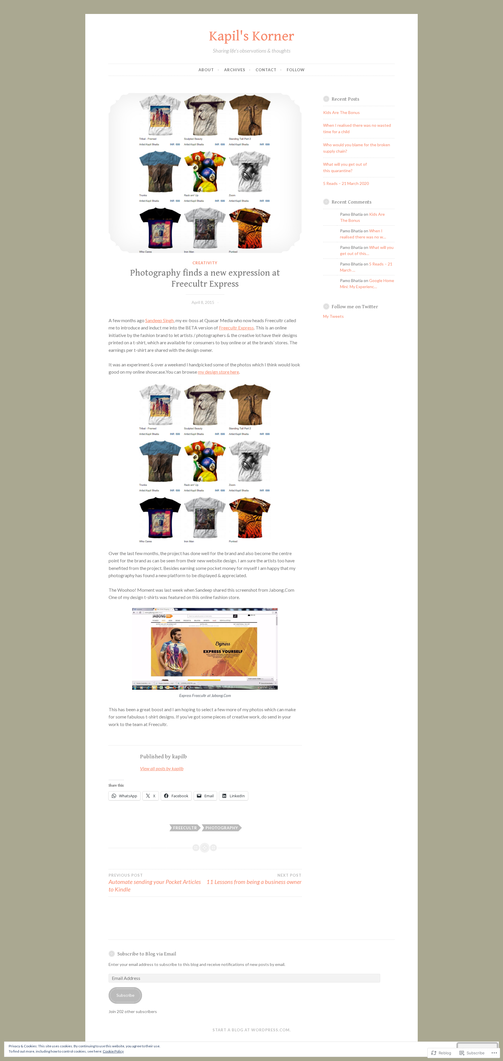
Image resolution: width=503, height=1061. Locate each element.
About (206, 69)
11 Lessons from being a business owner (253, 879)
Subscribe (125, 995)
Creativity (204, 263)
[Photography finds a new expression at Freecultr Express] (205, 173)
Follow (296, 69)
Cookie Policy (113, 1051)
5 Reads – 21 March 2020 (346, 183)
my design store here (218, 372)
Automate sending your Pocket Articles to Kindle (155, 883)
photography (222, 827)
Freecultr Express (236, 327)
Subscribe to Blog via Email (146, 954)
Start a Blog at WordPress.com (251, 1030)
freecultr (185, 827)
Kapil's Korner (251, 36)
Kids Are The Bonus (341, 112)
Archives (234, 69)
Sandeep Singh (159, 320)
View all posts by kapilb (161, 768)
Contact (266, 69)
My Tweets (333, 316)
